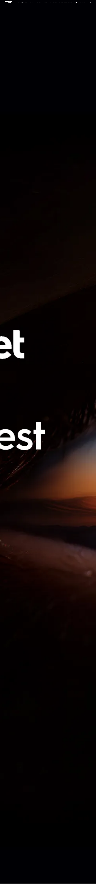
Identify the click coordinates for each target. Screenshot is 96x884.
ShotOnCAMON (48, 2)
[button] (90, 2)
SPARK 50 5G (48, 870)
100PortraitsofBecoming (66, 2)
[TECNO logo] (8, 2)
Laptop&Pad (24, 2)
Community (82, 2)
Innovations (31, 2)
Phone (18, 2)
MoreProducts (39, 2)
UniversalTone (56, 2)
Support (76, 2)
